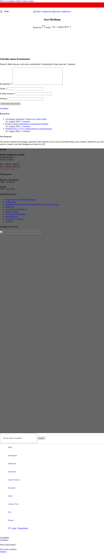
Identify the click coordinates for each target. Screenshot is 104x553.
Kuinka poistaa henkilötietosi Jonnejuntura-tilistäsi (26, 124)
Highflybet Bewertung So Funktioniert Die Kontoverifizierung (32, 204)
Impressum (10, 207)
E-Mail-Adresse (7, 93)
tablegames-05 (11, 216)
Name (3, 88)
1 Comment (25, 121)
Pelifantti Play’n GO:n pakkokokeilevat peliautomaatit (28, 129)
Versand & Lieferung (14, 219)
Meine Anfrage (11, 212)
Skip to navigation (8, 1)
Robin (48, 27)
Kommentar (6, 84)
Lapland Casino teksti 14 (16, 209)
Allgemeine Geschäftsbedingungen (20, 199)
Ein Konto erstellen (8, 549)
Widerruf (9, 221)
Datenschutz (10, 202)
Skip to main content (25, 1)
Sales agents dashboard (15, 214)
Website (3, 98)
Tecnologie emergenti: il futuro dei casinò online (26, 119)
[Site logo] (42, 11)
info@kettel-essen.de (9, 169)
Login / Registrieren (19, 528)
